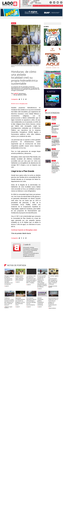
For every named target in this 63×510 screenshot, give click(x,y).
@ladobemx (22, 93)
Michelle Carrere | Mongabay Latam (19, 103)
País (31, 3)
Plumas (25, 4)
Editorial (38, 3)
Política (34, 1)
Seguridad (25, 1)
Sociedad (36, 0)
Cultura (25, 3)
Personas (26, 0)
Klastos (51, 92)
